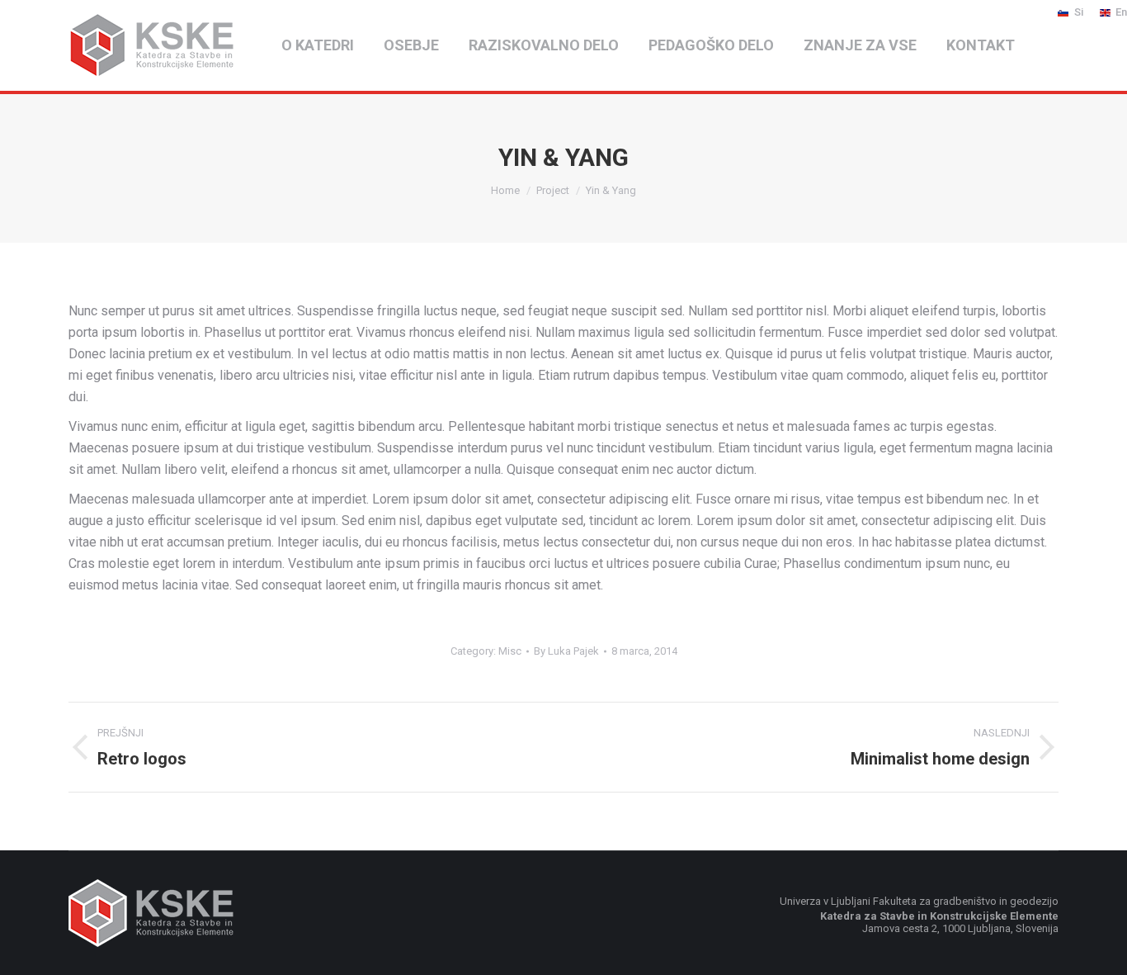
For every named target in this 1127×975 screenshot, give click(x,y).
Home (505, 190)
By (566, 651)
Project (552, 190)
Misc (509, 651)
